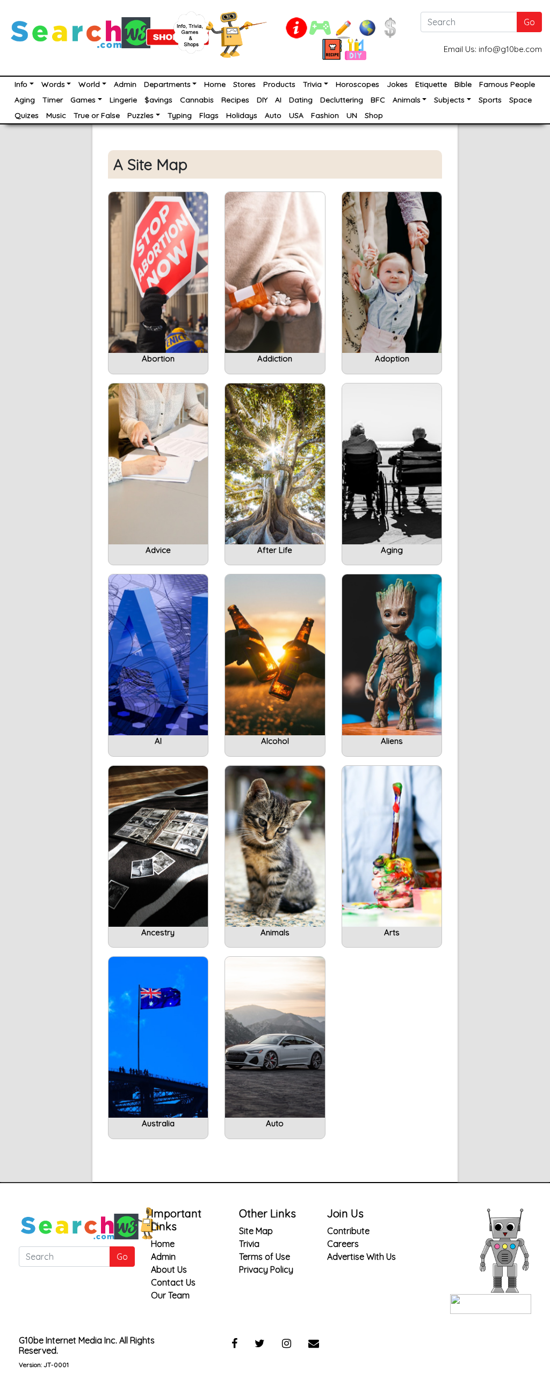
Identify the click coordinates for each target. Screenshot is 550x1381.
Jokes (397, 84)
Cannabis (197, 100)
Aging (25, 100)
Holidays (241, 115)
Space (520, 100)
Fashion (325, 115)
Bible (463, 84)
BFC (378, 100)
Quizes (27, 115)
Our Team (170, 1295)
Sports (490, 100)
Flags (209, 115)
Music (56, 115)
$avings (158, 100)
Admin (125, 84)
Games (83, 100)
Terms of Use (264, 1256)
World (89, 84)
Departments (167, 84)
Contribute (348, 1230)
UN (351, 115)
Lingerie (123, 100)
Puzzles (140, 115)
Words (53, 84)
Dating (301, 100)
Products (279, 84)
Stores (244, 84)
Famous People (507, 84)
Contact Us (173, 1282)
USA (296, 115)
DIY (262, 100)
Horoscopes (357, 84)
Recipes (235, 100)
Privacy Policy (266, 1269)
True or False (97, 115)
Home (215, 84)
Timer (52, 100)
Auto (273, 115)
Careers (343, 1243)
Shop (374, 115)
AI (278, 100)
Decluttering (341, 100)
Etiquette (431, 84)
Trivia (312, 84)
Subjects (449, 100)
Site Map (256, 1230)
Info (21, 84)
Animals (407, 100)
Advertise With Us (361, 1256)
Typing (180, 115)
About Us (169, 1269)
